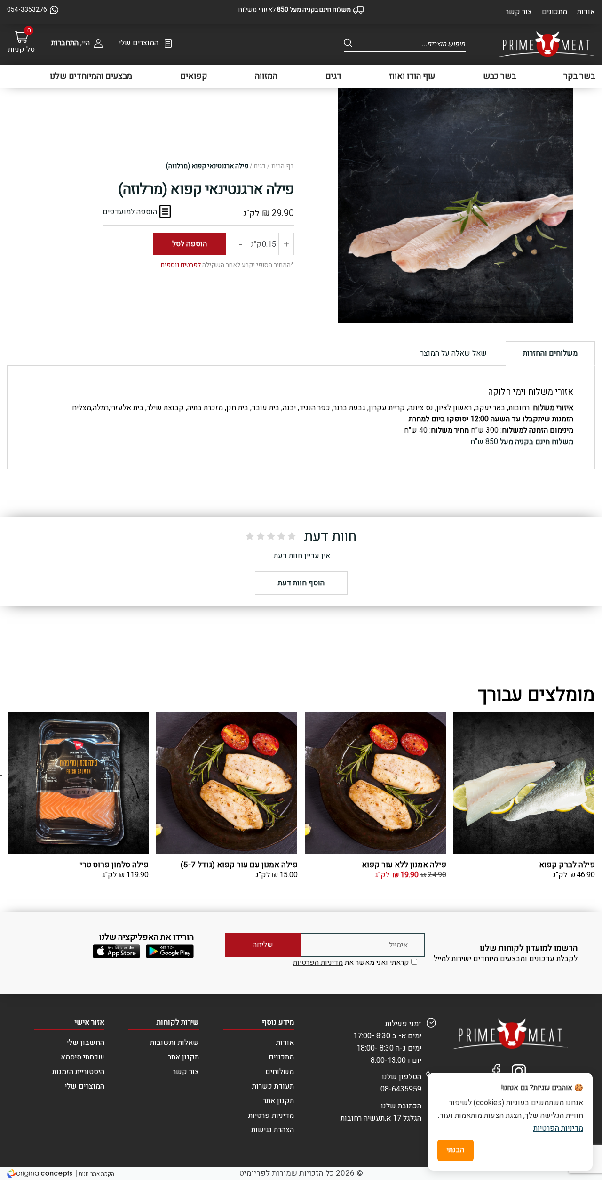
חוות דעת (330, 537)
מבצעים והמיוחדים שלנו (91, 76)
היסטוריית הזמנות (78, 1071)
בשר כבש (499, 76)
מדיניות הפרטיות (318, 962)
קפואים (193, 76)
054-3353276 (27, 10)
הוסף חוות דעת (301, 583)
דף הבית (282, 166)
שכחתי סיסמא (82, 1057)
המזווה (266, 76)
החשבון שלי (85, 1042)
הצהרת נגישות (272, 1129)
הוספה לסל (189, 244)
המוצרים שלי (138, 42)
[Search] (351, 43)
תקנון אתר (278, 1101)
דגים (333, 76)
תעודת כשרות (273, 1086)
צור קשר (519, 11)
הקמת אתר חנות (96, 1174)
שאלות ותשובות (174, 1042)
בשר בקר (579, 76)
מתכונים (554, 11)
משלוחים (279, 1071)
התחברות (65, 42)
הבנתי (455, 1150)
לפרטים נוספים (181, 265)
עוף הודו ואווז (412, 76)
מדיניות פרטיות (271, 1115)
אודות (586, 11)
